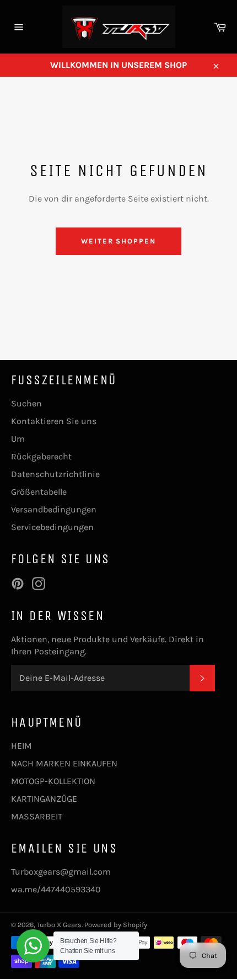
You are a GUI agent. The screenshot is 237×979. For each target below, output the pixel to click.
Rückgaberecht (41, 456)
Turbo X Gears (59, 924)
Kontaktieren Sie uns (53, 421)
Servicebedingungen (52, 527)
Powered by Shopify (115, 924)
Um (18, 438)
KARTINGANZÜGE (44, 798)
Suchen (26, 403)
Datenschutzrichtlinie (55, 474)
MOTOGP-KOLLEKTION (53, 781)
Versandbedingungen (53, 509)
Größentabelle (39, 491)
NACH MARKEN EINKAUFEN (64, 763)
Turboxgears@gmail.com (61, 871)
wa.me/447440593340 (56, 889)
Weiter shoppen (118, 241)
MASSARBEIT (36, 816)
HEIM (21, 745)
